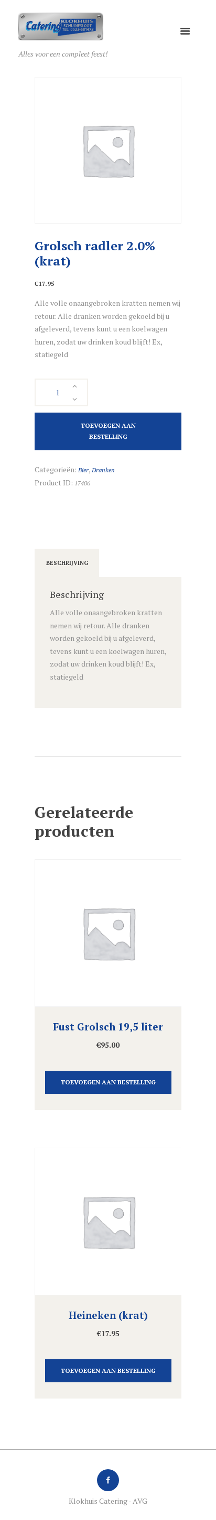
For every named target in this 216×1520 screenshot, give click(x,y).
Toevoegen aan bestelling (108, 430)
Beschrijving (67, 563)
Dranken (103, 470)
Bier (83, 470)
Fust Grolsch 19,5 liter (108, 1026)
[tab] (67, 563)
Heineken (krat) (108, 1315)
